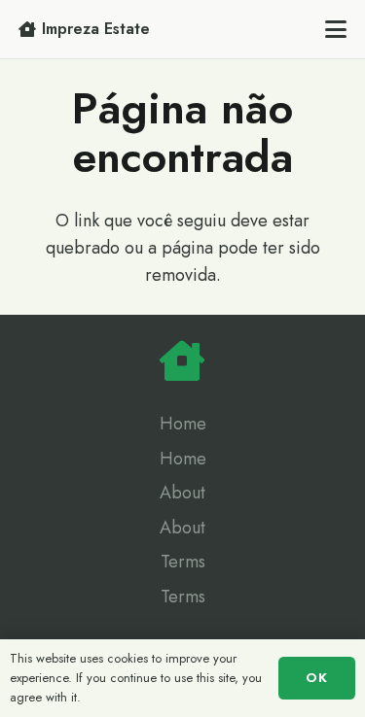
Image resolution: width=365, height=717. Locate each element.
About (182, 492)
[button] (336, 29)
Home (183, 423)
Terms (183, 561)
